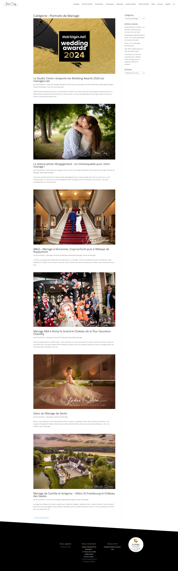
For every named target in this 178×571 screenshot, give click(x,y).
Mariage (76, 4)
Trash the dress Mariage (55, 87)
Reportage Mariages (106, 84)
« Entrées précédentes (41, 518)
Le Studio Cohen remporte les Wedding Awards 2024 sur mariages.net (68, 79)
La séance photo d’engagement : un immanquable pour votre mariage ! (71, 165)
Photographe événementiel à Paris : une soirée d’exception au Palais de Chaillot (135, 37)
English (168, 4)
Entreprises (99, 4)
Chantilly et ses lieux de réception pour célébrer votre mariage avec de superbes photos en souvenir (133, 59)
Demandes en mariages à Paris (57, 170)
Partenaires (110, 4)
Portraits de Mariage (91, 84)
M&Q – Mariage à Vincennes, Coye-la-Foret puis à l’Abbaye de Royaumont (71, 250)
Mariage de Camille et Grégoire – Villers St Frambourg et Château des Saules (74, 495)
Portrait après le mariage (75, 84)
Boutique (120, 4)
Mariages (62, 84)
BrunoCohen (40, 84)
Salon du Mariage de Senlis (50, 413)
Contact (160, 4)
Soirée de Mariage (39, 87)
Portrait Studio (87, 4)
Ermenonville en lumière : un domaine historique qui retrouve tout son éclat (135, 29)
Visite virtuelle (144, 4)
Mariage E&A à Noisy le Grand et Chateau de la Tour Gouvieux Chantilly (72, 332)
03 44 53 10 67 (65, 547)
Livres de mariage (52, 84)
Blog (153, 4)
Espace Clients (131, 4)
